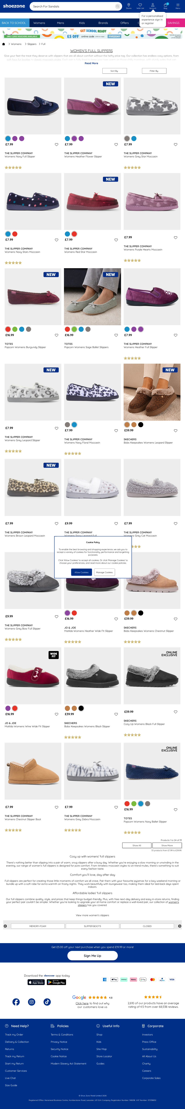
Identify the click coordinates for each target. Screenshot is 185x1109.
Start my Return (14, 1063)
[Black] (140, 424)
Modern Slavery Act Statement (68, 1063)
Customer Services (16, 1070)
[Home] (3, 44)
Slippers (31, 44)
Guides (100, 1063)
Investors (147, 1034)
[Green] (14, 329)
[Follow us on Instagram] (31, 1002)
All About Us (149, 1056)
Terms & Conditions (62, 1034)
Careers (146, 1070)
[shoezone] (14, 6)
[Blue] (67, 138)
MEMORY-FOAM (37, 926)
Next (180, 926)
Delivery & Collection (17, 1041)
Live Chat (10, 1078)
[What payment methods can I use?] (138, 979)
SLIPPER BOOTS (92, 926)
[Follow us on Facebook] (16, 1002)
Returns (9, 1049)
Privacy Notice (59, 1041)
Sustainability (150, 1049)
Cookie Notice (59, 1056)
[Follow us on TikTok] (47, 1002)
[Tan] (133, 424)
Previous (5, 926)
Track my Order (14, 1034)
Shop (99, 1034)
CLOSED (147, 926)
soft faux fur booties (18, 59)
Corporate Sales (151, 1078)
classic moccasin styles (47, 59)
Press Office (149, 1041)
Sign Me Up (92, 956)
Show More (167, 845)
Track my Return (14, 1056)
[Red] (14, 234)
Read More (91, 63)
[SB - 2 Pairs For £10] (92, 31)
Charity (146, 1063)
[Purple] (14, 138)
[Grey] (28, 329)
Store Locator (104, 1056)
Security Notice (59, 1049)
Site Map (101, 1049)
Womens (16, 44)
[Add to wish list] (56, 144)
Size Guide (11, 1085)
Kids (98, 1041)
